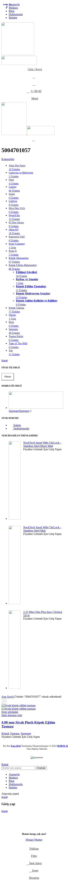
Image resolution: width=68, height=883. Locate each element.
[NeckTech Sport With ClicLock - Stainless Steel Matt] (14, 565)
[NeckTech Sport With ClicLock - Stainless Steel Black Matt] (14, 480)
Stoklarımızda (21, 428)
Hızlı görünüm (9, 712)
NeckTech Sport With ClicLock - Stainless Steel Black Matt (42, 444)
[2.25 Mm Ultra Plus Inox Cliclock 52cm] (14, 650)
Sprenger (26, 733)
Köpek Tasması (10, 733)
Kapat (4, 764)
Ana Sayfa (7, 696)
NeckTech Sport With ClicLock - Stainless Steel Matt (42, 529)
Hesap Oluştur (34, 839)
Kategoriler (7, 159)
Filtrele (7, 376)
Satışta (17, 425)
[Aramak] (34, 76)
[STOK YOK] (18, 705)
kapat (4, 360)
